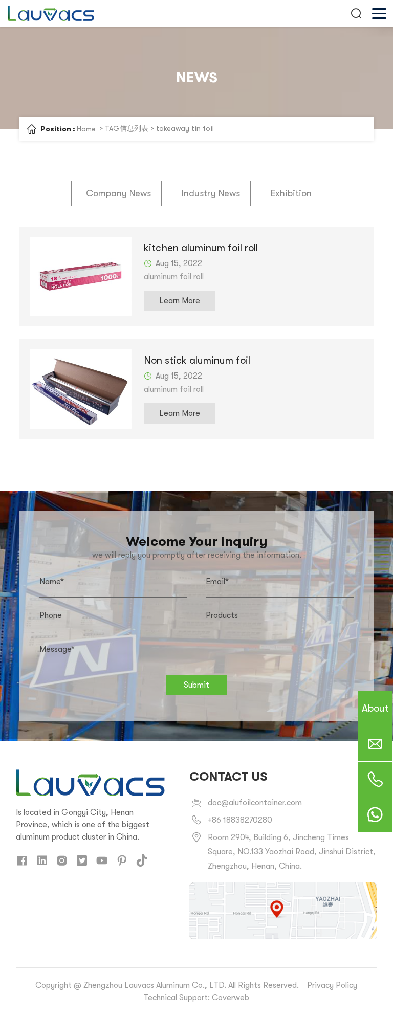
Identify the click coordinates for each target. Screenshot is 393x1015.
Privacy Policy (332, 985)
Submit (196, 685)
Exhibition (291, 193)
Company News (118, 193)
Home (86, 129)
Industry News (211, 193)
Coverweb (230, 997)
